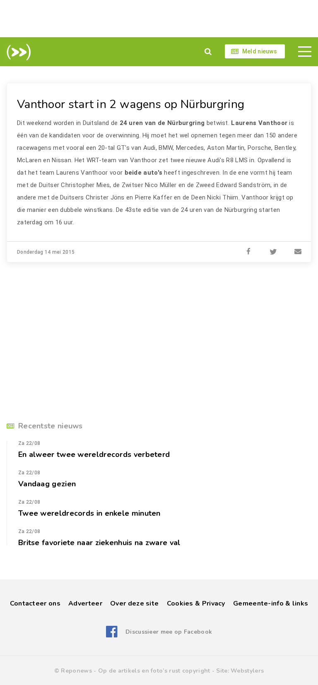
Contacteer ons (35, 603)
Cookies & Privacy (196, 603)
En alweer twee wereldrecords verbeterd (94, 454)
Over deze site (134, 603)
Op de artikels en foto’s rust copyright (154, 671)
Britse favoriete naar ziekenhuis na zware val (99, 543)
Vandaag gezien (47, 484)
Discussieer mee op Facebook (168, 632)
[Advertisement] (159, 18)
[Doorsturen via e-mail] (298, 252)
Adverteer (85, 603)
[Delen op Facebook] (248, 252)
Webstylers (247, 671)
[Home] (17, 52)
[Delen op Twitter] (273, 252)
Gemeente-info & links (270, 603)
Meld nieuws (259, 51)
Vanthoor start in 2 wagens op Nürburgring (130, 104)
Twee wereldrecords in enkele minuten (89, 513)
